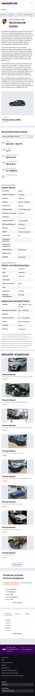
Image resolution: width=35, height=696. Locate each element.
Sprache (4, 682)
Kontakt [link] (3, 665)
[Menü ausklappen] (33, 9)
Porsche (19, 14)
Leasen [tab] (27, 614)
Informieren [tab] (7, 614)
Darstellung (5, 688)
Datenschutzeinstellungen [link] (9, 670)
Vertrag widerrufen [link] (7, 662)
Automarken (11, 14)
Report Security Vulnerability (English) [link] (12, 675)
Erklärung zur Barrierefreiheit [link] (9, 673)
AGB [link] (2, 660)
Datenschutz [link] (5, 668)
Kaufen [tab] (17, 614)
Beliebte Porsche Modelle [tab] (11, 583)
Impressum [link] (4, 657)
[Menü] (32, 3)
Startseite (3, 14)
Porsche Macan (28, 14)
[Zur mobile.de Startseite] (9, 3)
